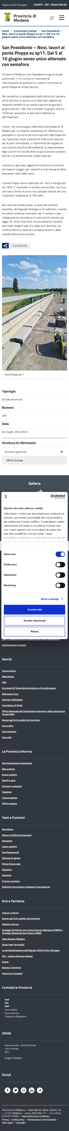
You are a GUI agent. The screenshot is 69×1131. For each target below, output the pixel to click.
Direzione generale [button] (15, 452)
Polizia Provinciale (11, 864)
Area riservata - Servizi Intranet (20, 1045)
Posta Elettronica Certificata (35, 1116)
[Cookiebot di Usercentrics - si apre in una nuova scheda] (50, 496)
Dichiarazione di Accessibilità (41, 1119)
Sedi (7, 999)
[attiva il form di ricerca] (51, 18)
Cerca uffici (7, 725)
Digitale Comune (10, 924)
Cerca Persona (12, 1012)
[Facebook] (7, 1090)
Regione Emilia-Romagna (14, 5)
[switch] (60, 564)
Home (5, 31)
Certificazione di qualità (14, 645)
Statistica (7, 869)
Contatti (38, 4)
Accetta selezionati (34, 620)
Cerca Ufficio (11, 1009)
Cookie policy (18, 1119)
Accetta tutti (34, 609)
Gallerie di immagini (12, 973)
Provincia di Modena (25, 18)
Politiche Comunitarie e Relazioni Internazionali (26, 887)
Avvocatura (7, 829)
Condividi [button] (19, 245)
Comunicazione (9, 797)
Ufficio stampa (9, 803)
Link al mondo (11, 1048)
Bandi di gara (8, 780)
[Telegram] (40, 1090)
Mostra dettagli (50, 599)
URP (47, 4)
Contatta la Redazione (15, 1016)
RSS (7, 1051)
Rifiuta (34, 631)
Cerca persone (9, 731)
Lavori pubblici (9, 846)
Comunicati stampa (25, 31)
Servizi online (58, 4)
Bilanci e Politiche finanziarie (16, 835)
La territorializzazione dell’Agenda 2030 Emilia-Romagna (31, 950)
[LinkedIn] (31, 1090)
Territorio (6, 875)
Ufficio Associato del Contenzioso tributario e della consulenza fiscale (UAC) (33, 712)
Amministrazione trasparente (17, 763)
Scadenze (7, 792)
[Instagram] (23, 1090)
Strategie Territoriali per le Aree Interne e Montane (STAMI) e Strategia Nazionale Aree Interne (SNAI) (32, 931)
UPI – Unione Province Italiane (17, 956)
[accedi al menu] (61, 17)
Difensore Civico (10, 694)
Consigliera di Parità (12, 705)
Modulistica (8, 676)
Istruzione (7, 841)
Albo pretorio (8, 769)
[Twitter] (15, 1090)
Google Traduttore (13, 1057)
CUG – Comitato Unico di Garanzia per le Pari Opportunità (31, 639)
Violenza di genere (11, 858)
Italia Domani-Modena (13, 939)
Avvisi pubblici (9, 774)
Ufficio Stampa (14, 460)
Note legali (7, 1122)
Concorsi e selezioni (12, 786)
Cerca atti (7, 737)
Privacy (5, 1119)
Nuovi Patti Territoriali (13, 944)
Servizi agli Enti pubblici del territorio (21, 720)
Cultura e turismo (11, 881)
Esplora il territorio (11, 967)
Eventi (5, 962)
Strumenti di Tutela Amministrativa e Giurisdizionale (29, 688)
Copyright (20, 1122)
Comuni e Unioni (10, 913)
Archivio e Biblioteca (12, 699)
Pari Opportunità (10, 852)
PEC (7, 1002)
